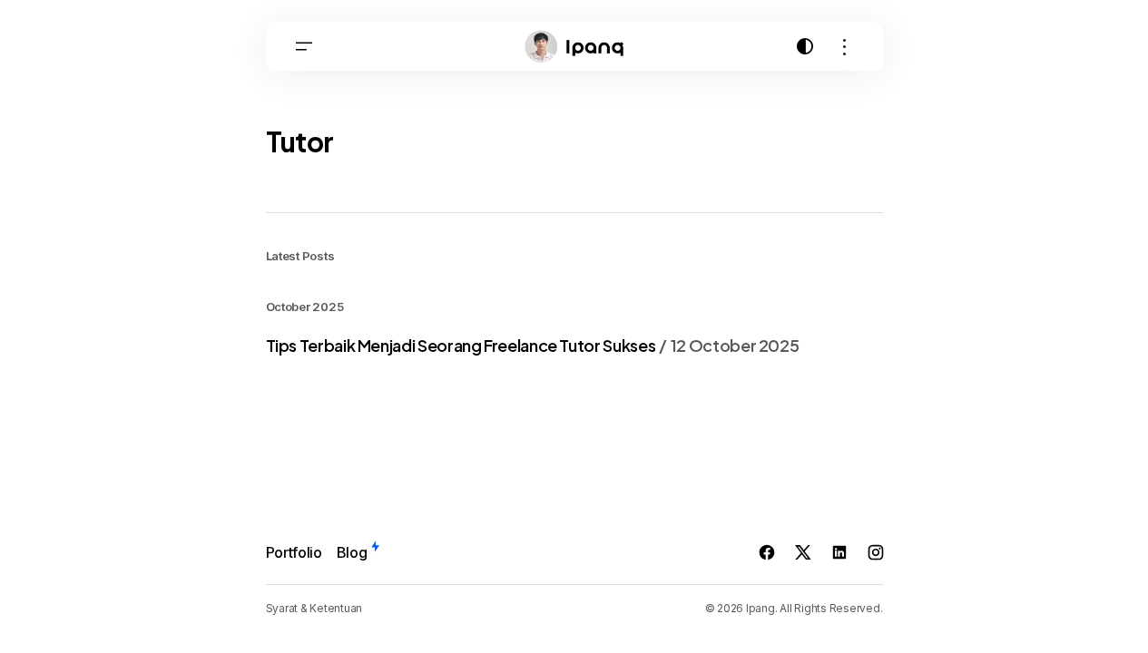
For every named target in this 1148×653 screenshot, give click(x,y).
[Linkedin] (839, 552)
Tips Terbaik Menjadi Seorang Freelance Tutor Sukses (533, 346)
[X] (803, 552)
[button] (304, 46)
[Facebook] (767, 552)
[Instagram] (876, 552)
